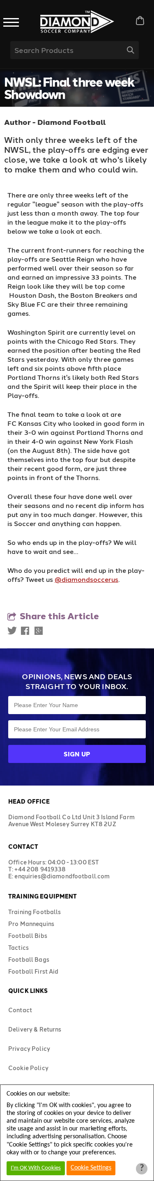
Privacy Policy (29, 1048)
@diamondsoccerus (86, 579)
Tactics (18, 947)
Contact (20, 1009)
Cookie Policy (28, 1067)
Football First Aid (33, 971)
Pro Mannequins (31, 923)
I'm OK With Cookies (36, 1168)
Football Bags (28, 959)
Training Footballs (34, 911)
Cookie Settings (91, 1168)
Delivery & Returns (35, 1029)
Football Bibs (27, 935)
